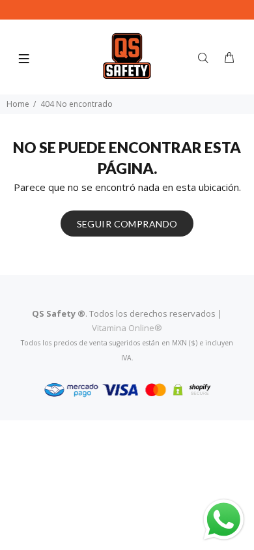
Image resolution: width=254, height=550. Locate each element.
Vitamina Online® (127, 328)
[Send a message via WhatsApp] (223, 519)
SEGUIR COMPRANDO (127, 223)
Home (18, 103)
